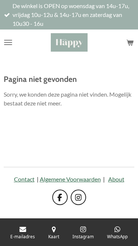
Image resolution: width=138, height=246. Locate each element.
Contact (24, 179)
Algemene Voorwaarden (70, 179)
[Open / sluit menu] (8, 42)
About (116, 179)
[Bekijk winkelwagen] (130, 42)
